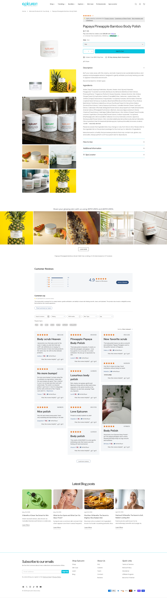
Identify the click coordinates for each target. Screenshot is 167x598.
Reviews (100, 578)
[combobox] (58, 316)
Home (24, 11)
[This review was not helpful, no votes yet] (61, 359)
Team (99, 571)
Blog (73, 574)
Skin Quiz (75, 568)
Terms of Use (47, 577)
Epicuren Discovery (33, 591)
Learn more (26, 525)
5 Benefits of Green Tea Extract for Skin (35, 515)
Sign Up (65, 572)
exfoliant (65, 325)
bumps (58, 325)
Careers (100, 568)
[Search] (136, 4)
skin (41, 325)
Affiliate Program (128, 574)
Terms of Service (128, 564)
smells (52, 325)
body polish (73, 325)
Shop (74, 564)
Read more (50, 391)
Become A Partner (128, 578)
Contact (100, 574)
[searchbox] (41, 316)
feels (36, 325)
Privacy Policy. (57, 577)
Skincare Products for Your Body (39, 11)
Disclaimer (125, 571)
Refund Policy (127, 568)
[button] (16, 227)
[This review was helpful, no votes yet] (58, 359)
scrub (46, 325)
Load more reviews (83, 461)
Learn (74, 571)
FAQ (98, 564)
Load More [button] (83, 249)
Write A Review (122, 282)
